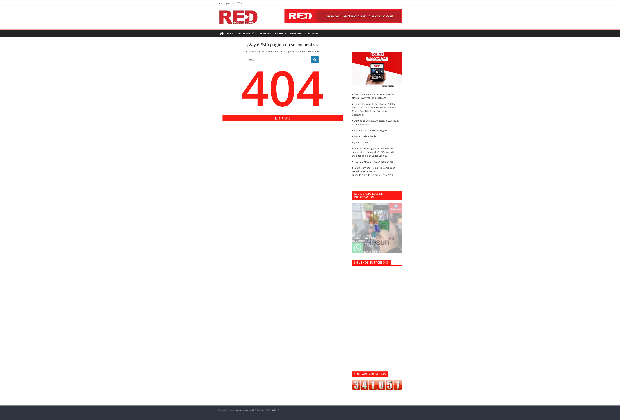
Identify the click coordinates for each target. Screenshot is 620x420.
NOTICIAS (265, 33)
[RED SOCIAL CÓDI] (221, 33)
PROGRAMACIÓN (247, 33)
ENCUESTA (280, 33)
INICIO (230, 33)
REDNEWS (295, 33)
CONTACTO (311, 33)
